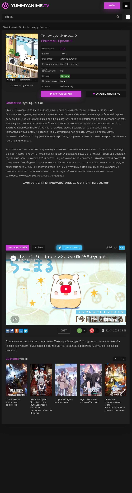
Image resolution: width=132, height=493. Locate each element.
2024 (63, 48)
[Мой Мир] (21, 331)
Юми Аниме (9, 27)
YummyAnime (30, 5)
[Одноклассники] (17, 331)
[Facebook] (12, 331)
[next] (123, 359)
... (35, 80)
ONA (21, 27)
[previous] (116, 359)
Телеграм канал (72, 248)
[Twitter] (26, 331)
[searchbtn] (118, 17)
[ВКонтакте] (7, 331)
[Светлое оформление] (128, 17)
